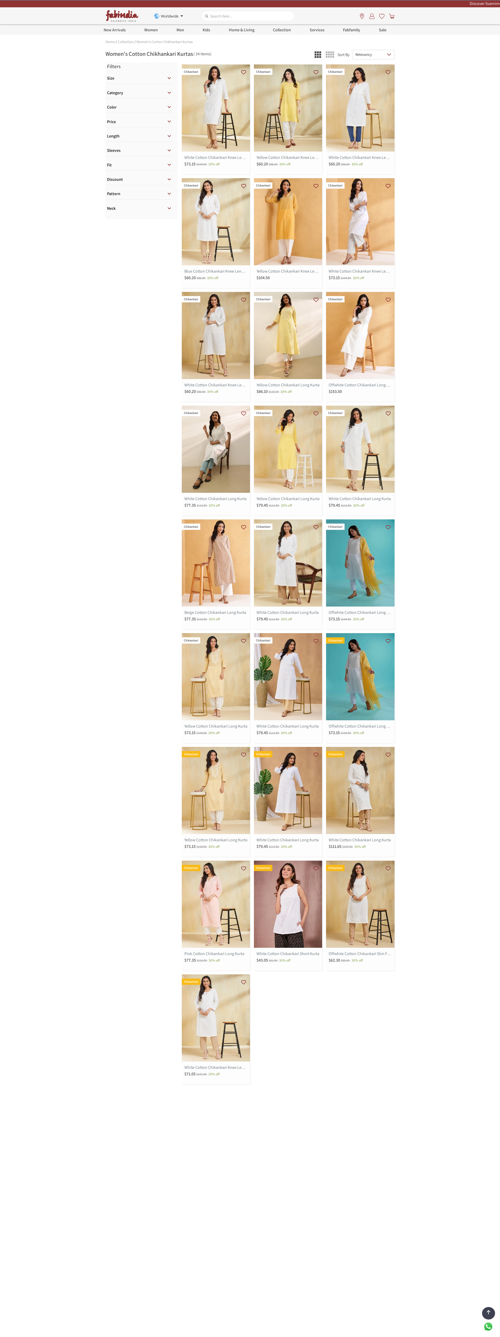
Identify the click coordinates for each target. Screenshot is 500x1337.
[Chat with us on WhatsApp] (488, 1326)
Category (115, 92)
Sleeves (114, 150)
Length (113, 136)
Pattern (113, 193)
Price (111, 121)
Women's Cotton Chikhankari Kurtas (164, 41)
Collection (126, 41)
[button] (317, 54)
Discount (115, 179)
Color (112, 107)
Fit (109, 165)
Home (110, 41)
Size (110, 78)
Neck (111, 208)
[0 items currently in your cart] (391, 15)
